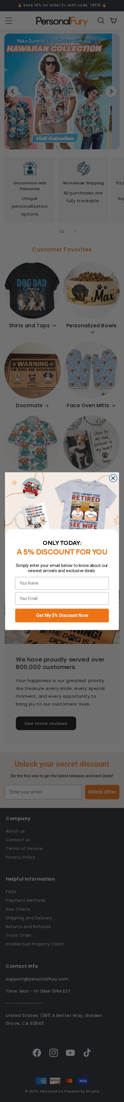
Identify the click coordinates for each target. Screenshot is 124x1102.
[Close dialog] (113, 478)
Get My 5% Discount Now (62, 615)
